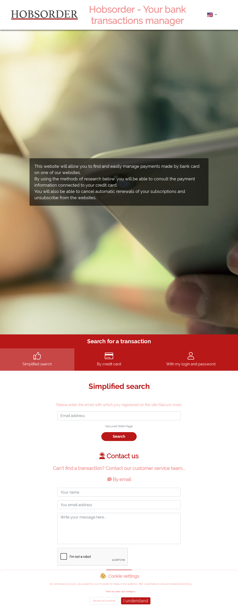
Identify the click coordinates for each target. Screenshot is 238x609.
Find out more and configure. (121, 591)
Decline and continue (104, 600)
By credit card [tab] (109, 364)
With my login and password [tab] (190, 364)
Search (119, 436)
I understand (135, 600)
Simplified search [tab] (37, 364)
